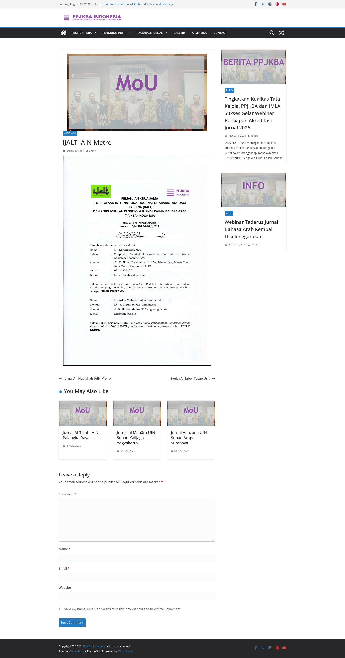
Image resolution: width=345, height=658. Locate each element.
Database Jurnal (150, 33)
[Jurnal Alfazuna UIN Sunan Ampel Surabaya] (191, 403)
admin (92, 151)
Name (64, 549)
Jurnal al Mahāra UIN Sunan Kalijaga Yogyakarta (136, 438)
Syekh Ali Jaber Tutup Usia (190, 378)
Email (64, 568)
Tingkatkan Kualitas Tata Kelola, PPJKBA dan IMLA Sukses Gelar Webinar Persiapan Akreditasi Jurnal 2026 (253, 113)
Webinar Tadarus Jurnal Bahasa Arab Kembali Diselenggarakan (251, 229)
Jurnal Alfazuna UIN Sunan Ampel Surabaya (189, 438)
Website (65, 587)
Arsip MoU (199, 33)
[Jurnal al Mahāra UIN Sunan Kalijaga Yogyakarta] (137, 403)
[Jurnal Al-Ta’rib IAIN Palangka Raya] (83, 403)
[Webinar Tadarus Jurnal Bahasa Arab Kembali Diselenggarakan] (253, 190)
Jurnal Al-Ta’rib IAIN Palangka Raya (80, 435)
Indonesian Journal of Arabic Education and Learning (139, 4)
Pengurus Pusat (114, 33)
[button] (94, 33)
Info (228, 213)
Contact (220, 33)
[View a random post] (281, 33)
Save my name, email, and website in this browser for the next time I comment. (122, 609)
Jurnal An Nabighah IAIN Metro (87, 378)
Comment (67, 494)
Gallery (179, 33)
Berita (229, 90)
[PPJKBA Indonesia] (63, 33)
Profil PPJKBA (81, 33)
